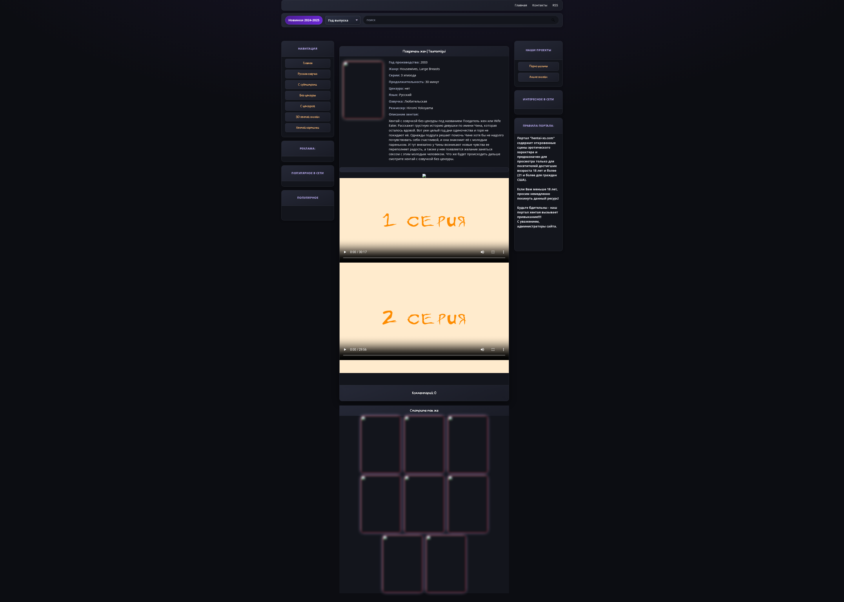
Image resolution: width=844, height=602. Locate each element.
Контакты (539, 5)
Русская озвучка (307, 74)
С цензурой (307, 106)
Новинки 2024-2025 (303, 20)
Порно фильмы (538, 66)
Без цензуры (308, 95)
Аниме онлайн (538, 77)
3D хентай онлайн (308, 117)
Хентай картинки (307, 127)
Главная (521, 5)
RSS (555, 5)
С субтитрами (307, 84)
